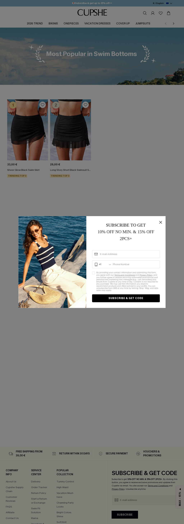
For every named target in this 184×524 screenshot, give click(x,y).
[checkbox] (126, 281)
